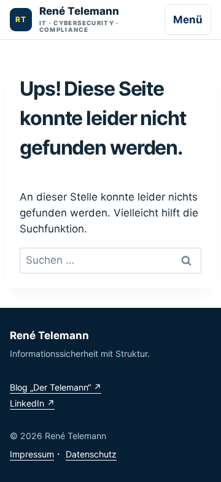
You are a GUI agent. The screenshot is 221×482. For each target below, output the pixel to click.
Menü (188, 19)
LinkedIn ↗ (32, 403)
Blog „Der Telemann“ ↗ (55, 387)
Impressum (32, 454)
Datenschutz (91, 454)
